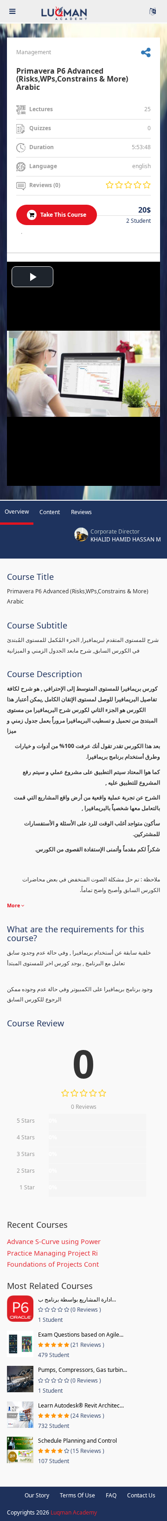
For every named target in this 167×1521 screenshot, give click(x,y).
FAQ (111, 1495)
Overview (17, 511)
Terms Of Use (77, 1495)
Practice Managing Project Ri (52, 1253)
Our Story (37, 1495)
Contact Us (141, 1495)
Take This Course (62, 215)
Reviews (81, 512)
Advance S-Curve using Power (54, 1241)
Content (49, 512)
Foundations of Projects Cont (53, 1264)
